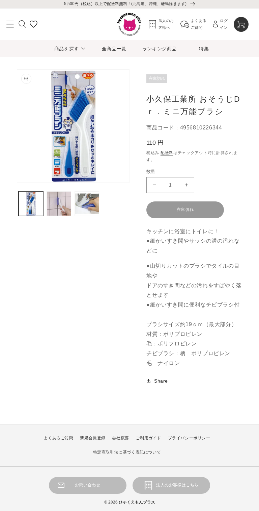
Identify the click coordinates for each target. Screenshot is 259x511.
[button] (10, 24)
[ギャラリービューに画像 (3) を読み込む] (87, 203)
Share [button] (161, 381)
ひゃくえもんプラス (137, 502)
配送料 (167, 152)
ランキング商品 (159, 48)
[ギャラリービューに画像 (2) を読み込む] (59, 203)
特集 (204, 48)
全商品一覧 (114, 48)
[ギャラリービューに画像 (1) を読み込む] (31, 203)
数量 (150, 171)
